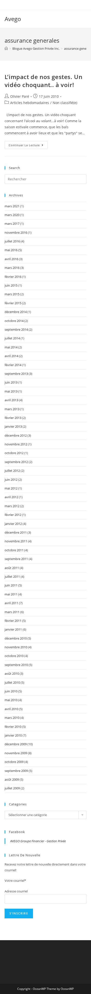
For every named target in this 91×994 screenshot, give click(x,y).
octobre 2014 (14, 321)
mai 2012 (11, 488)
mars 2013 (12, 409)
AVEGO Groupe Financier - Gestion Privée (38, 841)
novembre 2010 (16, 647)
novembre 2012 (16, 444)
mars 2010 (12, 717)
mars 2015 (12, 294)
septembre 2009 (16, 771)
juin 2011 (11, 585)
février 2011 (13, 620)
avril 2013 (11, 400)
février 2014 (13, 365)
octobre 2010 (14, 656)
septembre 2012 (16, 462)
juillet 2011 (12, 576)
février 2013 (13, 418)
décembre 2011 (16, 532)
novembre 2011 (16, 541)
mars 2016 (12, 267)
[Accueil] (6, 48)
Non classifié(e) (65, 102)
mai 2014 (11, 347)
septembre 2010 (16, 665)
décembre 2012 (16, 435)
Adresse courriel (16, 891)
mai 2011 (11, 594)
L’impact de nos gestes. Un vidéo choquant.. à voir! (44, 81)
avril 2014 (11, 356)
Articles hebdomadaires (29, 102)
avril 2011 (11, 603)
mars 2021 (12, 206)
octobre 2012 (14, 453)
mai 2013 (11, 391)
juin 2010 (11, 691)
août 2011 (12, 568)
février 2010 (13, 726)
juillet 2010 (12, 682)
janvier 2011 (13, 629)
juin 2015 (11, 285)
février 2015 (13, 303)
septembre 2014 (16, 329)
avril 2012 (11, 497)
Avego (13, 19)
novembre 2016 (16, 232)
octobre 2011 (14, 550)
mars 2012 (12, 506)
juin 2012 (11, 479)
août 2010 (12, 673)
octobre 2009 (14, 762)
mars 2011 (12, 612)
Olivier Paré (19, 96)
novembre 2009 (16, 753)
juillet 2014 (12, 338)
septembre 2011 (16, 559)
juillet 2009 (12, 788)
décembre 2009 (16, 744)
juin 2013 (11, 382)
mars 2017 (12, 223)
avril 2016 (11, 259)
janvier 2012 (13, 523)
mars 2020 (12, 215)
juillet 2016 (12, 241)
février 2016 (13, 276)
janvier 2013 (13, 426)
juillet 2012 (12, 470)
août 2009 (12, 779)
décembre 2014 (16, 312)
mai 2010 (11, 700)
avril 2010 (11, 709)
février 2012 (13, 515)
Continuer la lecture (28, 146)
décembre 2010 (16, 638)
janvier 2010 (13, 735)
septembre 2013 (16, 373)
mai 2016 (11, 250)
